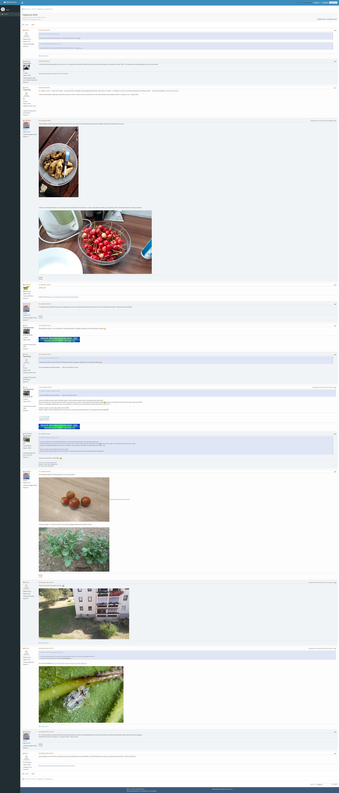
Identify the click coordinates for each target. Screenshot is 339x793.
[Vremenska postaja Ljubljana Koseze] (24, 450)
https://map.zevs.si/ (43, 55)
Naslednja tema (332, 19)
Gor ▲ (231, 789)
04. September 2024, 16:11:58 (46, 648)
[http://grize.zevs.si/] (24, 342)
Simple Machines (140, 789)
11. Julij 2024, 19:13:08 (44, 471)
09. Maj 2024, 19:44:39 (44, 61)
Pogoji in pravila (225, 789)
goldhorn (28, 285)
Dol (23, 24)
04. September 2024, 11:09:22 (46, 582)
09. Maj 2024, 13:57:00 (44, 30)
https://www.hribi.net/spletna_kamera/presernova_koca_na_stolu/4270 (57, 765)
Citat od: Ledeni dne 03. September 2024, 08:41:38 (52, 652)
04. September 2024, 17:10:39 (46, 731)
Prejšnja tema (321, 19)
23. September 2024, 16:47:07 (46, 753)
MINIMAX (28, 120)
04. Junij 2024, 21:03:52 (45, 120)
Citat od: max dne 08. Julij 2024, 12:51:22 (50, 437)
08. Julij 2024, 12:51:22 (46, 387)
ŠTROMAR (28, 434)
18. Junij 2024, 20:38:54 (45, 304)
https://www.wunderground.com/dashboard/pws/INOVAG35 (63, 297)
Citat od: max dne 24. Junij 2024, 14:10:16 (50, 358)
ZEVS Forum (11, 2)
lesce (26, 753)
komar (27, 30)
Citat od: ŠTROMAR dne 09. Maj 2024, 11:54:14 (51, 43)
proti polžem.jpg (45, 416)
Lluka (26, 88)
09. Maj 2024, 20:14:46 (44, 87)
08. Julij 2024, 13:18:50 (44, 433)
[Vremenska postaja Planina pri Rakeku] (24, 108)
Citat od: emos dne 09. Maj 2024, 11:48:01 (50, 34)
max (26, 325)
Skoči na (312, 784)
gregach (27, 61)
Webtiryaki (214, 789)
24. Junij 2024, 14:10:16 (45, 325)
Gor (23, 773)
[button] (22, 3)
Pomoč (219, 789)
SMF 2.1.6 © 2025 (131, 789)
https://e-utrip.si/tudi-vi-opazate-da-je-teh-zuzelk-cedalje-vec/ (69, 663)
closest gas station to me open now (119, 499)
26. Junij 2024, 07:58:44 (45, 354)
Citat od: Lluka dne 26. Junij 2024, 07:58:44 (50, 391)
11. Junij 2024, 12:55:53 (45, 284)
